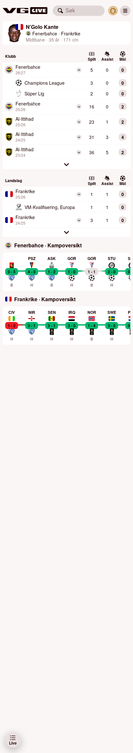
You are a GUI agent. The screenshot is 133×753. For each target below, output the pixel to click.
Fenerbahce (44, 33)
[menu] (125, 11)
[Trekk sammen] (79, 70)
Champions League (45, 83)
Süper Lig (34, 93)
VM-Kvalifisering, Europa (50, 207)
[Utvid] (79, 107)
